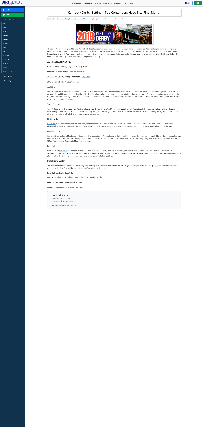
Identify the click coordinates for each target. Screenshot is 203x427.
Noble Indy (51, 124)
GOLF (5, 67)
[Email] (53, 205)
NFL (4, 24)
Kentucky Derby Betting (123, 49)
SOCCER (6, 59)
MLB (4, 31)
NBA (4, 27)
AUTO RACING (8, 71)
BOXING (6, 55)
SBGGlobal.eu (51, 19)
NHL (4, 47)
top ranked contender (75, 91)
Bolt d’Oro (63, 151)
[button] (188, 3)
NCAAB (5, 39)
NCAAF (5, 35)
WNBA (5, 43)
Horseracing (71, 205)
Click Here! (86, 77)
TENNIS (5, 63)
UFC (4, 51)
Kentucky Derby (61, 205)
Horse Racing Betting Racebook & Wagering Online (71, 19)
